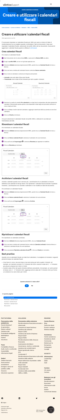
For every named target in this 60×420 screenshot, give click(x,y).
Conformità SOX (23, 369)
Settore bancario (6, 360)
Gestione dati (5, 331)
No (32, 286)
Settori (3, 358)
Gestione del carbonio (25, 329)
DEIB (45, 360)
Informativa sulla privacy (6, 408)
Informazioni (48, 356)
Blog (45, 323)
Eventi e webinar (49, 327)
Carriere (47, 368)
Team (3, 345)
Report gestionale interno (26, 350)
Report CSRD (22, 331)
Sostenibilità (5, 351)
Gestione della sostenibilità (26, 371)
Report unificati (5, 329)
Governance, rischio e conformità (28, 346)
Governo (4, 371)
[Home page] (11, 4)
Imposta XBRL (34, 27)
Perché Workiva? (6, 325)
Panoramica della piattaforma (7, 322)
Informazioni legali (6, 353)
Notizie (46, 389)
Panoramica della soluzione (27, 321)
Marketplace (5, 335)
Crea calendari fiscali (9, 297)
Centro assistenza (5, 27)
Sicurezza (4, 339)
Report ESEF (22, 336)
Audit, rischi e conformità (8, 349)
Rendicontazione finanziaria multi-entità (30, 356)
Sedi (45, 363)
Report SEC (22, 365)
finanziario (24, 27)
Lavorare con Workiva (15, 27)
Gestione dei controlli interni (27, 348)
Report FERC (22, 338)
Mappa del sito (4, 410)
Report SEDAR (23, 367)
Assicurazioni (5, 362)
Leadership (47, 358)
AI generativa (5, 327)
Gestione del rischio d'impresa (27, 333)
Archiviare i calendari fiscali (10, 301)
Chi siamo (47, 370)
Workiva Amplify (49, 329)
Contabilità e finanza (7, 347)
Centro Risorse (49, 321)
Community (47, 341)
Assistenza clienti (49, 339)
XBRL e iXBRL (23, 373)
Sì (26, 286)
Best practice (7, 305)
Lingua (4, 402)
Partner (3, 337)
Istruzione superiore (7, 373)
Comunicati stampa (50, 391)
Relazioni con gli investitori (49, 378)
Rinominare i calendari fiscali (10, 299)
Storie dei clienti (49, 325)
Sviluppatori (48, 347)
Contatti (46, 349)
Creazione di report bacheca (27, 327)
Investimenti (5, 364)
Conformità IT (22, 354)
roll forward (33, 48)
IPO (19, 352)
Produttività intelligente (8, 333)
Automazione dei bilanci (25, 344)
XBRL (29, 27)
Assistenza (48, 335)
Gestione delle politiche (25, 358)
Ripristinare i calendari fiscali (10, 303)
